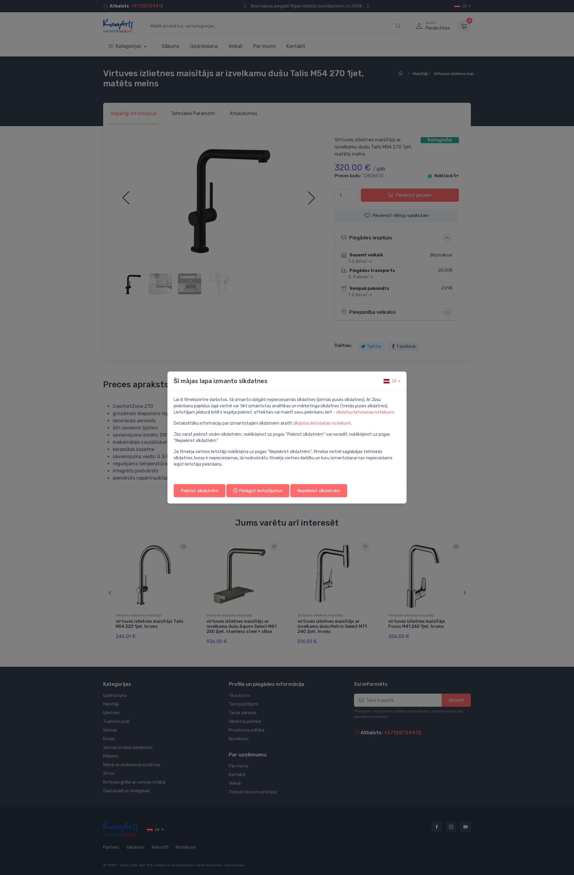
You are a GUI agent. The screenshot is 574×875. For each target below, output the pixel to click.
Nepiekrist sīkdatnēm (318, 490)
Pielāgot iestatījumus (260, 490)
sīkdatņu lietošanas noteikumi (365, 412)
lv (394, 380)
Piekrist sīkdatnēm (200, 490)
